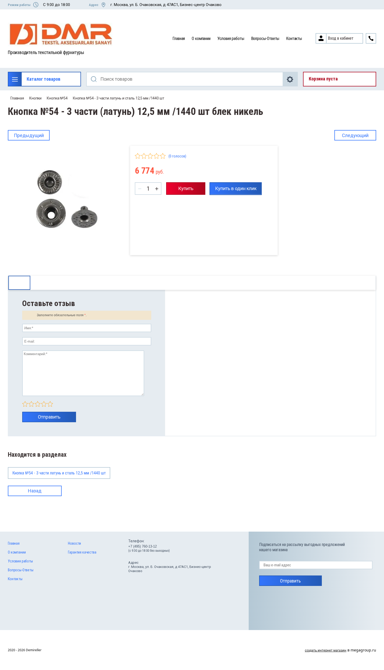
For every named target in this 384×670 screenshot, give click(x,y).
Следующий (355, 135)
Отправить (49, 417)
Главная (178, 38)
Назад (35, 490)
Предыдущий (29, 135)
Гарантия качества (82, 552)
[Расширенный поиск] (290, 79)
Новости (74, 543)
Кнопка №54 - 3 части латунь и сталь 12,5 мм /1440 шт (118, 98)
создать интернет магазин (325, 650)
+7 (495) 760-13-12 (142, 546)
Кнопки (35, 98)
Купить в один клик (236, 188)
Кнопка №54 (57, 98)
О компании (201, 38)
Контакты (294, 38)
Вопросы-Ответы (265, 38)
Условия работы (230, 38)
